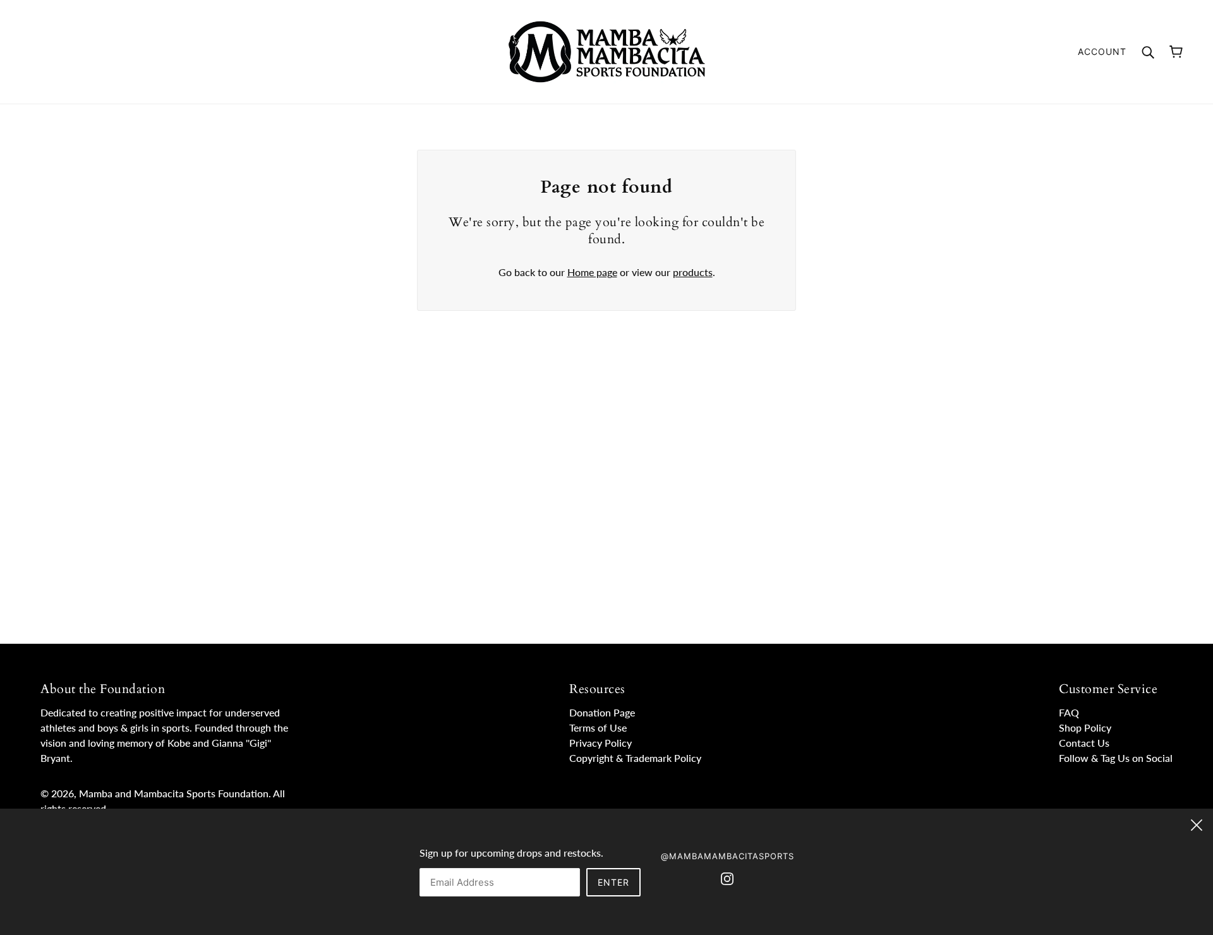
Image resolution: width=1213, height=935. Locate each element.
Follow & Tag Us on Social (1116, 758)
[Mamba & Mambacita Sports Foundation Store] (607, 50)
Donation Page (602, 712)
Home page (592, 272)
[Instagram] (727, 877)
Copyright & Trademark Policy (635, 758)
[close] (1196, 823)
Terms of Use (598, 727)
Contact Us (1084, 743)
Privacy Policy (600, 743)
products (693, 272)
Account (1102, 51)
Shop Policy (1085, 727)
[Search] (1148, 51)
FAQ (1069, 712)
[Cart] (1176, 51)
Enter (613, 882)
